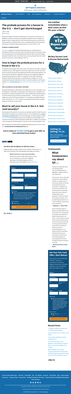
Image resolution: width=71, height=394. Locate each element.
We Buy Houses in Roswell (55, 97)
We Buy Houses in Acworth (55, 90)
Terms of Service (35, 379)
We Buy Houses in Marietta (55, 78)
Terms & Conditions (23, 203)
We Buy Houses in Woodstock (55, 115)
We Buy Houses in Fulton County (56, 118)
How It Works (19, 14)
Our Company (36, 14)
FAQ (28, 14)
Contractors (5, 377)
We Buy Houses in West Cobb (55, 87)
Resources (45, 375)
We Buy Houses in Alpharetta (55, 100)
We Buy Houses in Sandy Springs (56, 112)
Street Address (14, 173)
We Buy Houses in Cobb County (56, 109)
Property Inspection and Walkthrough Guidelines (57, 377)
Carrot (46, 392)
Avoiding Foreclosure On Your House (35, 377)
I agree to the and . (24, 203)
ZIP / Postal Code (15, 182)
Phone (13, 185)
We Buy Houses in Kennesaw (55, 94)
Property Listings (13, 377)
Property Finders (50, 1)
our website (16, 99)
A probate (4, 50)
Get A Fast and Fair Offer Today (38, 1)
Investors (47, 14)
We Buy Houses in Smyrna (54, 81)
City (12, 177)
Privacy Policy (33, 203)
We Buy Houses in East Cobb (55, 84)
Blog (58, 375)
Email (26, 185)
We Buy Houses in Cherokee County (57, 122)
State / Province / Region (30, 177)
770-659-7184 (5, 118)
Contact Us (20, 375)
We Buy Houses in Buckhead (55, 106)
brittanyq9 (6, 33)
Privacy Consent (15, 201)
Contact (3, 18)
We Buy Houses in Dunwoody (55, 103)
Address (13, 168)
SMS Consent (14, 191)
